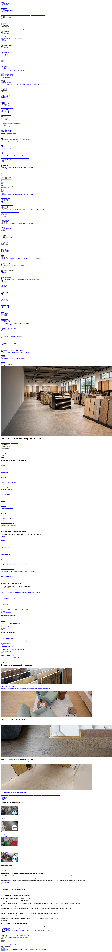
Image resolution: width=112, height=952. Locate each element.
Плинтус (2, 152)
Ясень (12, 42)
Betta (4, 15)
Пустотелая (3, 115)
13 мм (4, 33)
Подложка (3, 160)
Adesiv (23, 139)
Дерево (5, 19)
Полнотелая (8, 115)
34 (3, 73)
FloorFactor (12, 15)
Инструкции (46, 930)
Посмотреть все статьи (6, 798)
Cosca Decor (8, 105)
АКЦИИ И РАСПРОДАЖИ (7, 364)
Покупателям (3, 167)
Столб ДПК (24, 129)
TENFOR (14, 38)
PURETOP (19, 139)
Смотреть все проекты (5, 869)
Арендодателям (16, 937)
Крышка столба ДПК (11, 129)
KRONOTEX (28, 63)
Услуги (19, 167)
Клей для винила (4, 141)
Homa (4, 139)
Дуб (1, 24)
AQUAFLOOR (32, 15)
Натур (2, 31)
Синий (18, 84)
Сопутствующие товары (6, 134)
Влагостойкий (4, 68)
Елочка (2, 22)
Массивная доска (4, 48)
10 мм (2, 47)
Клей (2, 136)
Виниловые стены (5, 101)
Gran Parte (20, 29)
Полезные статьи (14, 930)
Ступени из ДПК (4, 118)
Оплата (23, 167)
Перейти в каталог (5, 443)
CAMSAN (18, 63)
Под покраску (11, 108)
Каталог (2, 2)
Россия (4, 40)
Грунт (2, 149)
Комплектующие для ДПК (6, 130)
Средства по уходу (5, 165)
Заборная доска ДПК (5, 123)
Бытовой (9, 82)
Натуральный (7, 70)
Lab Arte (11, 29)
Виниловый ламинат (14, 17)
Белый (22, 70)
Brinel (16, 29)
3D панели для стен (5, 102)
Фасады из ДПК (4, 124)
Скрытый (17, 155)
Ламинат (2, 60)
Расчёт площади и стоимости (7, 932)
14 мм (7, 33)
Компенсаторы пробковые (6, 151)
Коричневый (14, 84)
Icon (6, 15)
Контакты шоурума (16, 928)
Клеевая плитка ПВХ (5, 17)
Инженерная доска (5, 25)
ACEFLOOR (17, 15)
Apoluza (2, 87)
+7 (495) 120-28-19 (21, 170)
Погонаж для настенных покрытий (8, 159)
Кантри (8, 45)
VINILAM (37, 15)
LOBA (2, 146)
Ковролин (3, 79)
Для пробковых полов (5, 148)
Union (8, 15)
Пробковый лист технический (7, 163)
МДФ (8, 155)
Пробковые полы (4, 4)
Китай (2, 40)
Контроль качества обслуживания (29, 930)
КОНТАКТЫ (3, 365)
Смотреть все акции (5, 661)
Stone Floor (3, 77)
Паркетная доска (4, 34)
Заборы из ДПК (4, 119)
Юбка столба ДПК (31, 129)
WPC (9, 22)
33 (2, 73)
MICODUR (7, 77)
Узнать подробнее (42, 949)
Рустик (7, 31)
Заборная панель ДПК (15, 123)
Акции (2, 170)
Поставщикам (9, 937)
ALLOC (33, 63)
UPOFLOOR (9, 38)
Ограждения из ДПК (5, 125)
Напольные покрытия (5, 3)
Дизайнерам (15, 167)
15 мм (9, 33)
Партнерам (3, 169)
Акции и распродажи (5, 930)
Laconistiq (8, 158)
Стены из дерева (4, 109)
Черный (9, 84)
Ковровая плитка (4, 88)
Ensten (2, 15)
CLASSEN (23, 63)
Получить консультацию (6, 928)
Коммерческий (4, 82)
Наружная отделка (5, 110)
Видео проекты (28, 167)
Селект (4, 31)
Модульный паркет (5, 55)
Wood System (21, 38)
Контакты (6, 170)
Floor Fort (12, 63)
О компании (9, 167)
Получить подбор (4, 536)
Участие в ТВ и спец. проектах (17, 935)
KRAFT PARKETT (5, 29)
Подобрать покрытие (13, 443)
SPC (5, 22)
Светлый (12, 70)
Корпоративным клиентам (25, 937)
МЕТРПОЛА (14, 139)
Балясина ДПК (4, 129)
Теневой (21, 155)
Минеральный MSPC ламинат (7, 74)
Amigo (17, 38)
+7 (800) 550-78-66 (12, 170)
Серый (19, 70)
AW (5, 87)
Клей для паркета (12, 141)
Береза (2, 42)
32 (1, 73)
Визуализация (17, 932)
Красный (26, 84)
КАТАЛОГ (3, 362)
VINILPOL (42, 15)
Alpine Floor (26, 15)
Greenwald (8, 63)
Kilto (2, 139)
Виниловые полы (4, 11)
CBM (39, 63)
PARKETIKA (8, 139)
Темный (2, 70)
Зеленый (22, 84)
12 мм (2, 33)
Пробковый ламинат (8, 10)
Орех (3, 24)
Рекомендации (40, 930)
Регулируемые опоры (11, 133)
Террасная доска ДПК (5, 111)
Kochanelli (3, 59)
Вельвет (2, 117)
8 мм (2, 66)
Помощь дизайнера (24, 932)
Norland (22, 15)
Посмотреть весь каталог (6, 360)
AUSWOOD (3, 38)
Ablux (14, 29)
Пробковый (12, 155)
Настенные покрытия (5, 95)
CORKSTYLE (4, 8)
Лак (1, 143)
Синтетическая (17, 163)
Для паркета (13, 148)
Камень (2, 19)
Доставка (34, 167)
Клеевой (2, 10)
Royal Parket (24, 29)
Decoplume (3, 105)
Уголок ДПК (3, 133)
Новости (2, 935)
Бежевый (16, 70)
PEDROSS (18, 158)
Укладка (35, 932)
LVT (7, 22)
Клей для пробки (19, 141)
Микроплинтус (4, 155)
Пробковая (23, 163)
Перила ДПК (19, 129)
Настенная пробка (5, 96)
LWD (27, 158)
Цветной (6, 84)
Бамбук (5, 42)
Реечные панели (4, 108)
